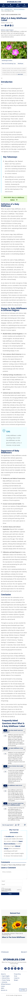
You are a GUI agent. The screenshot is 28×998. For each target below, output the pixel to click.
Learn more (20, 74)
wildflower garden (15, 805)
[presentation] (2, 927)
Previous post (5, 952)
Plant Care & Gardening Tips (19, 9)
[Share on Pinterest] (10, 25)
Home (2, 9)
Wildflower (20, 63)
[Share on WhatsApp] (13, 25)
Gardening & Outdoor (8, 9)
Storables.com (10, 836)
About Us (3, 974)
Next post (23, 952)
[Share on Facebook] (6, 25)
